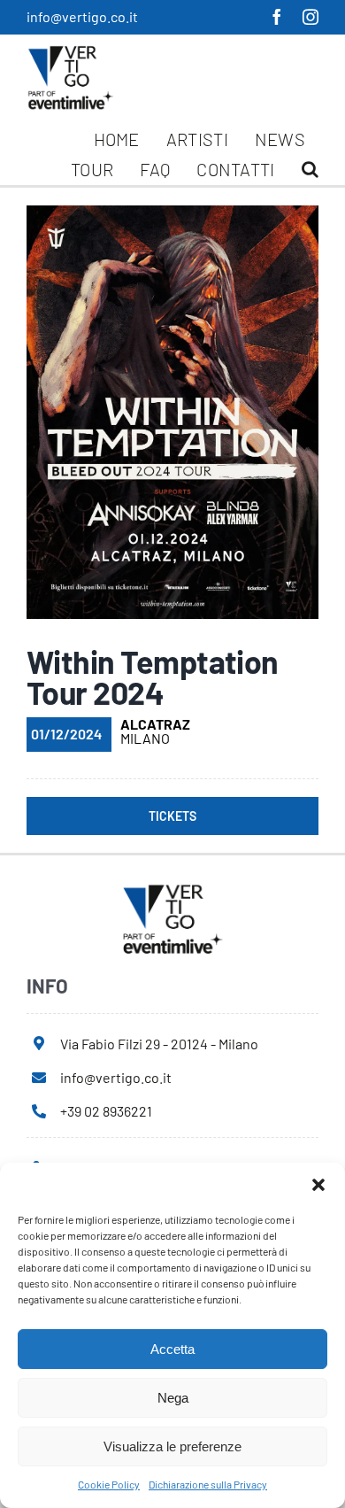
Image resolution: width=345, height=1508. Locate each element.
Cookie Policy (109, 1484)
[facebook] (277, 17)
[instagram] (310, 17)
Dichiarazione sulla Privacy (208, 1484)
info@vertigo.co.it (82, 16)
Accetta (172, 1349)
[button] (318, 1185)
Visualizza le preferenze (173, 1446)
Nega (172, 1397)
